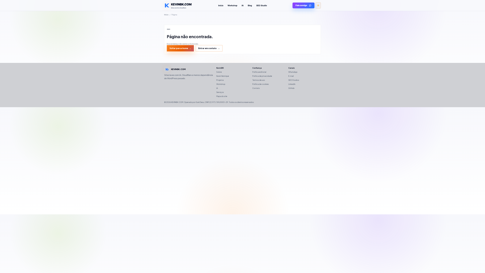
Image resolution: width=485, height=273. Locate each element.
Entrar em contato (207, 48)
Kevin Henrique (222, 76)
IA (243, 5)
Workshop (232, 5)
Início (220, 5)
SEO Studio (261, 5)
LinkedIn (291, 84)
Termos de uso (258, 80)
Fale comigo (301, 5)
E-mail (291, 76)
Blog (250, 5)
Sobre (219, 72)
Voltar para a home (178, 48)
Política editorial (259, 72)
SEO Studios (293, 80)
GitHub (291, 88)
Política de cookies (260, 84)
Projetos (220, 80)
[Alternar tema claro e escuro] (318, 5)
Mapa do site (221, 96)
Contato (256, 88)
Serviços (220, 92)
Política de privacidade (262, 76)
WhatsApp (292, 72)
